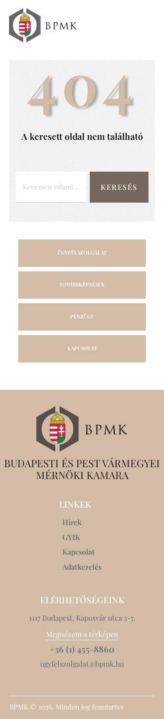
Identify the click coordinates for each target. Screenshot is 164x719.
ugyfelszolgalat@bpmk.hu (82, 663)
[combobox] (50, 187)
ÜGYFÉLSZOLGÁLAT (82, 252)
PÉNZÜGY (82, 316)
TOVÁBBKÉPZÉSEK (82, 284)
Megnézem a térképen (82, 634)
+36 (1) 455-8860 (82, 649)
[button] (149, 25)
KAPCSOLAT (82, 348)
